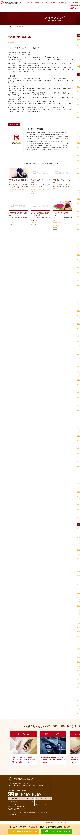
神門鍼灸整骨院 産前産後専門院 (15, 812)
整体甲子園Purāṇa (12, 814)
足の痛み (33, 189)
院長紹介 (61, 2)
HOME (9, 26)
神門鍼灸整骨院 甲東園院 (42, 812)
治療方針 (29, 2)
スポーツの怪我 (45, 189)
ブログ (68, 2)
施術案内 (37, 2)
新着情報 (55, 222)
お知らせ (44, 2)
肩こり (59, 225)
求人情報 (75, 2)
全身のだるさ (64, 225)
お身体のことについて (20, 189)
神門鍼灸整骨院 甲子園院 (29, 812)
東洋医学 (55, 225)
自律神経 (65, 223)
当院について (53, 2)
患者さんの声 (11, 42)
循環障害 (55, 227)
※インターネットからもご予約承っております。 (18, 806)
